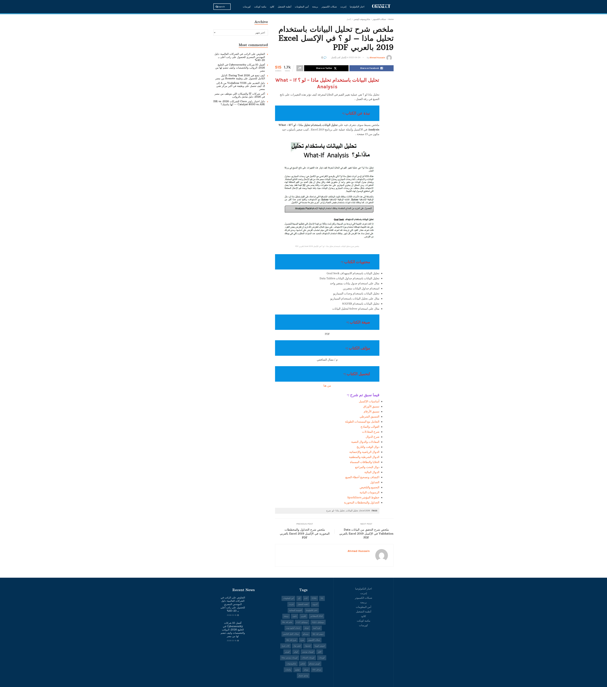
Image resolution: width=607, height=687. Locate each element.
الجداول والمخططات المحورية (361, 502)
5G (322, 598)
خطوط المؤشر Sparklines (363, 497)
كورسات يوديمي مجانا (289, 658)
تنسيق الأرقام (371, 411)
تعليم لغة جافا (287, 622)
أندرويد (315, 604)
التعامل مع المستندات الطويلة (362, 422)
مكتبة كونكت (260, 6)
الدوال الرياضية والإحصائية (364, 452)
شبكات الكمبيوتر (329, 6)
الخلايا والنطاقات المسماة (364, 462)
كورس (287, 652)
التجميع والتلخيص (369, 487)
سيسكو (305, 634)
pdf (306, 598)
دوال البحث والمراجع (367, 467)
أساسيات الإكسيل (369, 401)
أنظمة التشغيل (284, 6)
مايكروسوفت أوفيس (362, 19)
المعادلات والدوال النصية (365, 442)
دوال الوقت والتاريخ (368, 447)
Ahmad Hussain (377, 57)
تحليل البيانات (352, 510)
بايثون (295, 616)
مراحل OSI (317, 670)
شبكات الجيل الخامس (291, 634)
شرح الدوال (372, 437)
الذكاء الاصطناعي (316, 616)
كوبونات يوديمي (308, 652)
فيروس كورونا (320, 646)
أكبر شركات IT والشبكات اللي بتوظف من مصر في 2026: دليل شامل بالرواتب (240, 95)
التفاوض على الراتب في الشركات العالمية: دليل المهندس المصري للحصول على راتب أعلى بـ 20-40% (240, 56)
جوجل (306, 628)
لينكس (302, 664)
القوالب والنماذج (370, 427)
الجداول (374, 482)
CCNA (314, 598)
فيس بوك (297, 646)
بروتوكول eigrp (318, 622)
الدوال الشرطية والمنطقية (364, 457)
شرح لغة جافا (291, 640)
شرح (328, 510)
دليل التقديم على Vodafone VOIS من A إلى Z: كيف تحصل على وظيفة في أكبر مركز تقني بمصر (240, 86)
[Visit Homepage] (381, 6)
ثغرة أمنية (316, 628)
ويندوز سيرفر (303, 676)
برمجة (315, 6)
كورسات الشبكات (308, 658)
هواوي (297, 670)
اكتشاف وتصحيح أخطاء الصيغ (362, 477)
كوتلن (296, 652)
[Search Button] (217, 6)
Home (391, 19)
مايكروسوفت (291, 664)
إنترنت (343, 6)
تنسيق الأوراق (371, 406)
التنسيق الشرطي (369, 416)
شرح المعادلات (370, 432)
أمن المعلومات (302, 6)
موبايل (306, 670)
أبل (299, 598)
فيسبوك (307, 646)
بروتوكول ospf (302, 622)
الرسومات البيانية (369, 492)
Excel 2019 (364, 510)
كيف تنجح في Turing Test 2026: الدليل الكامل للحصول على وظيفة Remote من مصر (240, 77)
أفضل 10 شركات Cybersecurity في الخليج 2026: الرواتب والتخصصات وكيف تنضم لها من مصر (240, 67)
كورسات (247, 6)
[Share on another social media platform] (299, 68)
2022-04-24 (354, 57)
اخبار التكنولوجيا (357, 6)
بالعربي (303, 616)
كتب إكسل (335, 57)
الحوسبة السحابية (295, 610)
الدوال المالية (371, 472)
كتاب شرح (285, 646)
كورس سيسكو (314, 664)
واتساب (288, 670)
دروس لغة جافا (318, 634)
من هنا (327, 385)
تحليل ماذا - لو (338, 510)
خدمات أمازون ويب (293, 628)
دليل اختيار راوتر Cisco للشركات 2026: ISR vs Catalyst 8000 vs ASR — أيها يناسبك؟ (239, 103)
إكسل (348, 19)
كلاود (272, 6)
